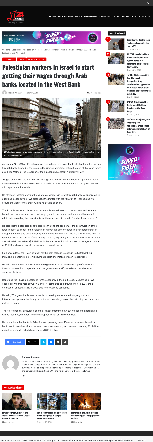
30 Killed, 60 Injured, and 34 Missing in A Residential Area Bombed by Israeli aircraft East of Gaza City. (138, 126)
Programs (90, 16)
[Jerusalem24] (16, 16)
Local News (17, 50)
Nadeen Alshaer (15, 93)
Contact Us (142, 16)
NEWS (78, 16)
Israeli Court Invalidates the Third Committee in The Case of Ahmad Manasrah (16, 415)
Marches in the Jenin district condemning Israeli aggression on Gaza (85, 415)
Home (52, 16)
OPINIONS (105, 16)
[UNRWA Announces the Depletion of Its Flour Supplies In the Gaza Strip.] (116, 106)
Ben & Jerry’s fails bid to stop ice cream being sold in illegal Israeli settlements (52, 415)
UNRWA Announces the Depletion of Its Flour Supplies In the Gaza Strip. (137, 107)
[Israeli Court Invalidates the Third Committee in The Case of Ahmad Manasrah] (17, 401)
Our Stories (65, 16)
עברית (116, 16)
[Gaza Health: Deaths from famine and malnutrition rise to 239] (116, 44)
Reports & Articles (36, 59)
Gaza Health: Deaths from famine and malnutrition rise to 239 (138, 43)
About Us (127, 16)
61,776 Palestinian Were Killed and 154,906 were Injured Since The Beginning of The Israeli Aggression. (138, 60)
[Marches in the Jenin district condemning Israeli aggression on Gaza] (86, 401)
